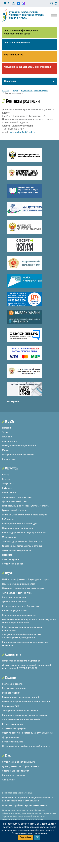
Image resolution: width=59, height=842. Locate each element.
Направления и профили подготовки (21, 661)
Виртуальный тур (13, 54)
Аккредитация (9, 441)
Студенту (10, 677)
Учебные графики (11, 693)
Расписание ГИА (10, 706)
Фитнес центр (9, 537)
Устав (5, 432)
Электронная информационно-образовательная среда (21, 32)
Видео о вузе (8, 459)
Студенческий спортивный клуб (18, 762)
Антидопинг (8, 779)
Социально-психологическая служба (21, 719)
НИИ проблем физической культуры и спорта (25, 506)
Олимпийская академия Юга (16, 550)
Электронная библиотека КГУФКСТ (20, 710)
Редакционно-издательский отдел (19, 523)
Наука (8, 572)
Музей (5, 450)
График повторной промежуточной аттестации (26, 701)
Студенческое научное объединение (20, 606)
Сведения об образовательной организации (28, 67)
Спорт (8, 755)
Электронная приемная (17, 42)
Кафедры (7, 488)
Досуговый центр (11, 737)
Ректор (5, 474)
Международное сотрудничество (19, 445)
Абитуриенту (13, 654)
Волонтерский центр (12, 741)
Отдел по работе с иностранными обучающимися (27, 733)
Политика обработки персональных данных (24, 805)
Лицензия (7, 436)
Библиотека (8, 519)
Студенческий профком (14, 728)
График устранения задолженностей (20, 697)
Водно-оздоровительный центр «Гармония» (24, 532)
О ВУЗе (9, 421)
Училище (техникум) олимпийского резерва (24, 514)
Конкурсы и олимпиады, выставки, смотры (24, 715)
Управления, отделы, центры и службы (22, 546)
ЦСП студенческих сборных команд (20, 766)
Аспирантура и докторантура (17, 497)
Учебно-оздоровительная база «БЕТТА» (22, 541)
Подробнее (25, 837)
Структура (11, 467)
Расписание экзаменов (14, 688)
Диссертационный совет (14, 501)
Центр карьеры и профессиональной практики (26, 746)
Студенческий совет (12, 564)
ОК (37, 837)
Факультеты (8, 483)
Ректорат (6, 479)
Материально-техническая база (18, 454)
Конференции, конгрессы (15, 610)
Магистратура (9, 492)
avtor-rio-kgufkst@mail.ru (22, 132)
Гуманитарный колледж (14, 510)
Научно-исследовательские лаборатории (23, 588)
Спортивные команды (13, 775)
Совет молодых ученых (14, 597)
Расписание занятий (12, 684)
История (6, 428)
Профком (7, 555)
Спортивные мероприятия (15, 771)
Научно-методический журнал (17, 528)
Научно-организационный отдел (18, 584)
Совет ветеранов (10, 559)
